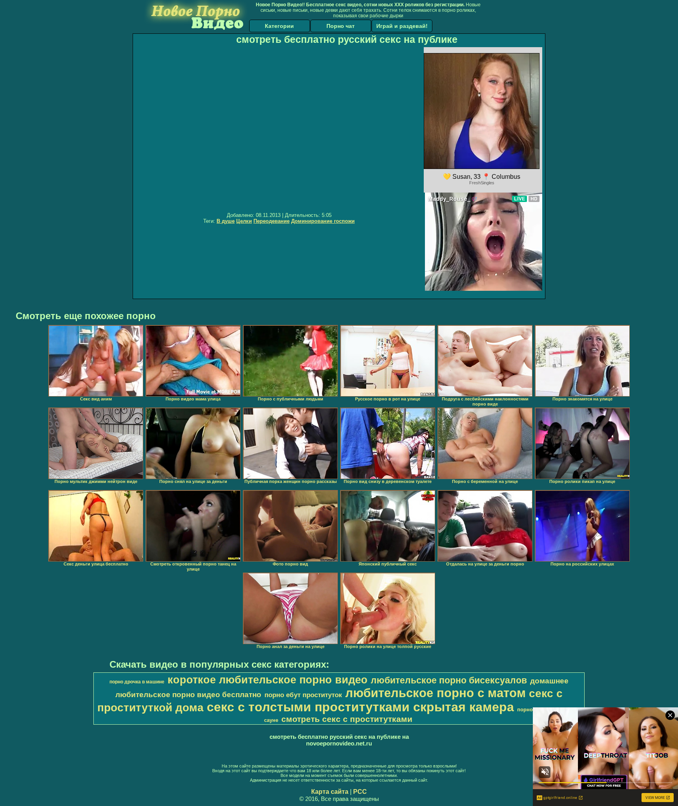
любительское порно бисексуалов (449, 680)
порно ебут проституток (303, 695)
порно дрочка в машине (136, 682)
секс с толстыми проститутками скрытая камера (360, 707)
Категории (279, 26)
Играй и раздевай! (402, 26)
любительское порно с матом (435, 693)
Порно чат (340, 26)
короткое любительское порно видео (268, 680)
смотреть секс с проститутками (346, 719)
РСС (360, 791)
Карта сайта (329, 791)
